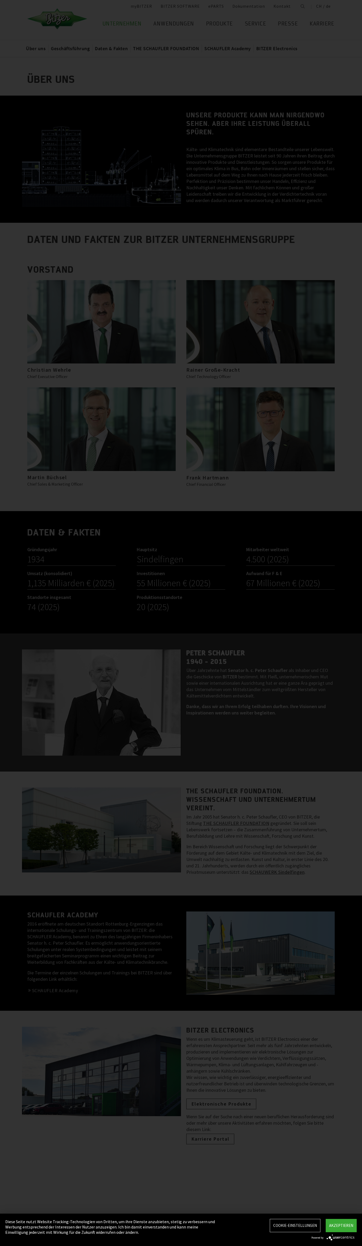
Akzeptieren (341, 1225)
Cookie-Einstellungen (295, 1225)
